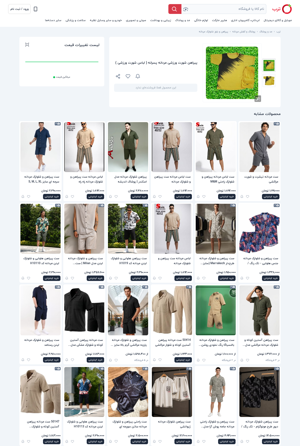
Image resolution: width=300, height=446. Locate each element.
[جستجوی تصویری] (185, 9)
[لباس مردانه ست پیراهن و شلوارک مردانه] (172, 229)
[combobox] (223, 9)
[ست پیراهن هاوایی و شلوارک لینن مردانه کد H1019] (128, 229)
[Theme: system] (35, 9)
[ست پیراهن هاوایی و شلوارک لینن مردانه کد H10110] (40, 229)
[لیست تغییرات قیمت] (27, 45)
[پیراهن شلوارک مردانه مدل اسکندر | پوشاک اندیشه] (128, 147)
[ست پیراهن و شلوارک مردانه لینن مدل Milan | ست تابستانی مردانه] (84, 229)
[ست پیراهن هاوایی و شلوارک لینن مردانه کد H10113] (84, 392)
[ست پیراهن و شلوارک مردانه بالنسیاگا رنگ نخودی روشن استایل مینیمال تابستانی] (216, 310)
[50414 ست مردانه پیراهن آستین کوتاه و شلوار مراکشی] (172, 310)
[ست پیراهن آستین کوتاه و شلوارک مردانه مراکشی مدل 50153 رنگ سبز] (259, 310)
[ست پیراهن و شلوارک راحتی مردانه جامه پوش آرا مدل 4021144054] (216, 392)
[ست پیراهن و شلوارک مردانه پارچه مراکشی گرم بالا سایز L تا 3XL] (128, 310)
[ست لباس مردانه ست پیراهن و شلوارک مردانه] (172, 147)
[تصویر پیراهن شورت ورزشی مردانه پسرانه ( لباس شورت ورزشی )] (269, 65)
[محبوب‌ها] (128, 76)
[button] (19, 9)
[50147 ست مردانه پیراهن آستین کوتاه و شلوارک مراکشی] (40, 392)
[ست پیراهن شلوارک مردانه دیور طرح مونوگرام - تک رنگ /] (259, 392)
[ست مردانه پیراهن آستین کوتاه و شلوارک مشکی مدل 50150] (84, 310)
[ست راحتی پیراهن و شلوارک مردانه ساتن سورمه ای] (128, 392)
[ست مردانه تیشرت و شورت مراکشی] (259, 147)
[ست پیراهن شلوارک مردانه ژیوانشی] (172, 392)
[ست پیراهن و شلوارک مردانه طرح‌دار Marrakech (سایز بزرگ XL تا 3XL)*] (216, 229)
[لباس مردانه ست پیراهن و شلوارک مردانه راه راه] (84, 147)
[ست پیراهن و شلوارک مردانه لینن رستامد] (40, 310)
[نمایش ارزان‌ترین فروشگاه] (171, 76)
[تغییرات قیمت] (137, 76)
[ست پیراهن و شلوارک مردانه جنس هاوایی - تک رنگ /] (259, 229)
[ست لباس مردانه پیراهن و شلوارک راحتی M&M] (216, 147)
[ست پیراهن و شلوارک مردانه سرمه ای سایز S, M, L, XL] (40, 147)
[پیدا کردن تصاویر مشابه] (257, 98)
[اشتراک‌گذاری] (118, 77)
